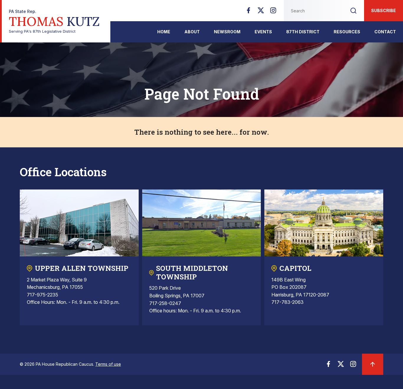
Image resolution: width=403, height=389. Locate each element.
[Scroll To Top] (372, 364)
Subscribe (383, 10)
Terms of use (108, 364)
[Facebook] (248, 12)
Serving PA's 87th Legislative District (54, 21)
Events (263, 31)
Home (163, 31)
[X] (260, 12)
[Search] (353, 10)
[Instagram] (273, 12)
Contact (385, 31)
